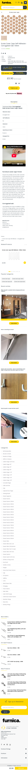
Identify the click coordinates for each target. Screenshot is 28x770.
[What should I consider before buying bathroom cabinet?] (14, 308)
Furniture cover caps (9, 172)
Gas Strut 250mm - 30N (13, 648)
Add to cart (21, 768)
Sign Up (5, 712)
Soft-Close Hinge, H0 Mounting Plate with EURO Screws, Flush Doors (16, 690)
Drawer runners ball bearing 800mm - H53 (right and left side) (17, 622)
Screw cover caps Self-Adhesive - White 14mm (14, 250)
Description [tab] (14, 102)
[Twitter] (3, 53)
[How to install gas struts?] (14, 348)
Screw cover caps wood (19, 281)
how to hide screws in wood (15, 216)
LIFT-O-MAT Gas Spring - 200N (15, 661)
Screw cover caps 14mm (17, 278)
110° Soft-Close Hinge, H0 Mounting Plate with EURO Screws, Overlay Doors (16, 675)
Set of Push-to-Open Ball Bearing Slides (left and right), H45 (16, 636)
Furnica (2, 236)
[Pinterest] (5, 53)
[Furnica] (6, 2)
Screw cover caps (11, 61)
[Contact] (19, 3)
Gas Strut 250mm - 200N (13, 654)
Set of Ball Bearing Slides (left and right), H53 (16, 629)
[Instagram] (7, 744)
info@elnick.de (5, 227)
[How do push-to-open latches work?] (14, 426)
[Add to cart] (25, 262)
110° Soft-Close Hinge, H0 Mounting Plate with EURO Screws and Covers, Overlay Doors (16, 683)
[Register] (16, 3)
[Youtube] (10, 744)
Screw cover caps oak (16, 62)
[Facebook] (1, 53)
